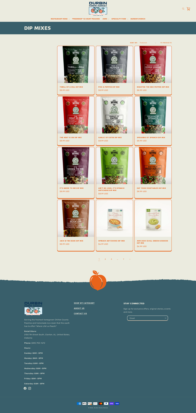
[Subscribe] (165, 318)
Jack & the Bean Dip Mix (71, 241)
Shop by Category (84, 303)
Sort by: (134, 43)
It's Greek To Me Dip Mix (72, 188)
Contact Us (80, 313)
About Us (79, 308)
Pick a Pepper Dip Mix (109, 87)
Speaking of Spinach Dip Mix (151, 137)
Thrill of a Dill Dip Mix (71, 87)
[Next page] (129, 259)
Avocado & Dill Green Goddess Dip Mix (152, 242)
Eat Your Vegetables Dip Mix (151, 188)
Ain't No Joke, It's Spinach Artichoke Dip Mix (111, 189)
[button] (60, 19)
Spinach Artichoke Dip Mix (111, 241)
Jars (105, 19)
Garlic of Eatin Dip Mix (110, 137)
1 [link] (99, 259)
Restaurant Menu (59, 19)
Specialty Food (118, 19)
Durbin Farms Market (101, 408)
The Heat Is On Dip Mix (71, 137)
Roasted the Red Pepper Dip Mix (153, 87)
